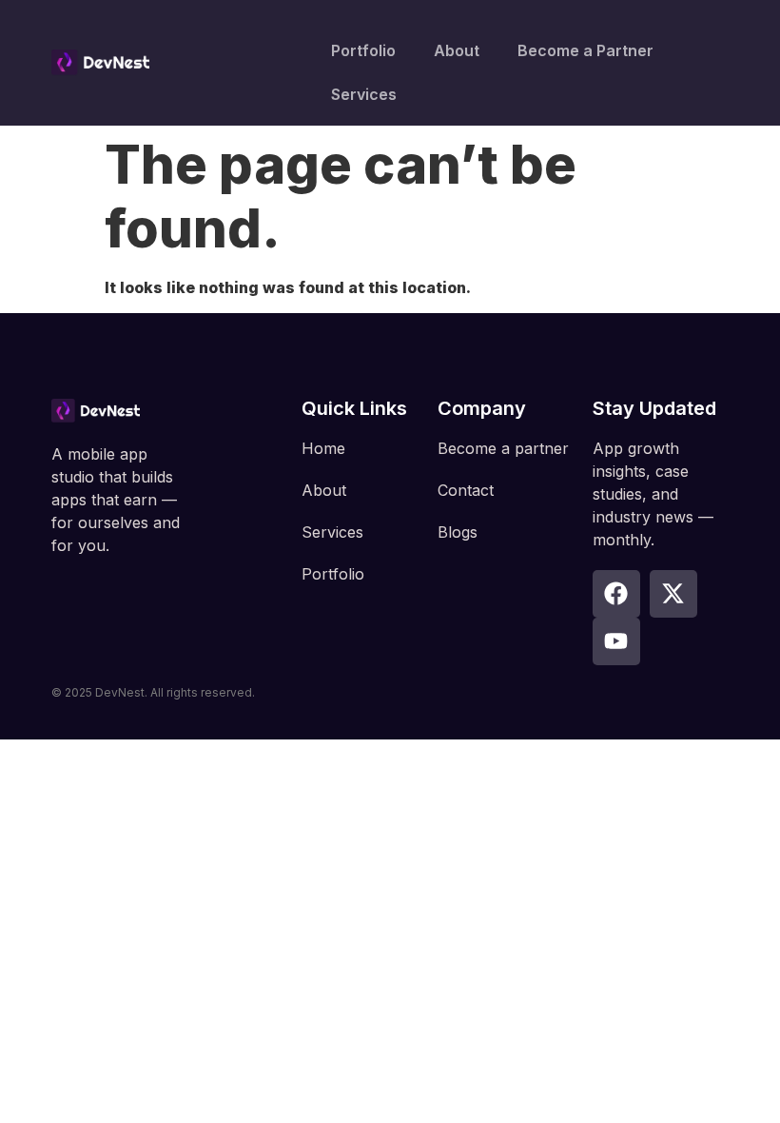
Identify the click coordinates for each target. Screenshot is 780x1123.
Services (364, 94)
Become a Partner (585, 50)
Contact (466, 490)
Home (323, 448)
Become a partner (503, 448)
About (456, 50)
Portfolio (363, 50)
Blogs (458, 532)
